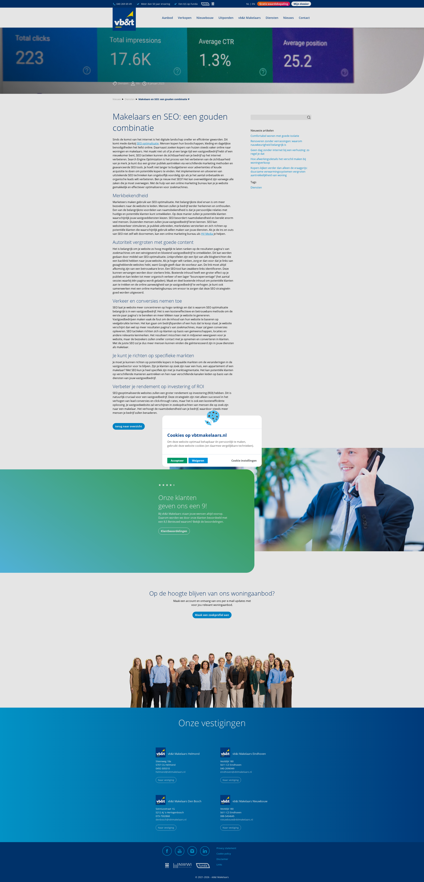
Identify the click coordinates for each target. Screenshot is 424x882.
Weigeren (198, 460)
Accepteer (177, 460)
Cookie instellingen (244, 460)
